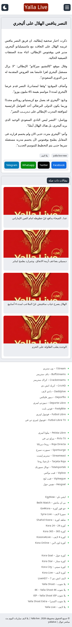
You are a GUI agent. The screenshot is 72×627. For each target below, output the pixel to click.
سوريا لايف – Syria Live (53, 514)
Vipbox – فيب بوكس (55, 472)
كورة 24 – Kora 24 (56, 525)
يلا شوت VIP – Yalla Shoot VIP (49, 595)
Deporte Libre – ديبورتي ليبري (49, 402)
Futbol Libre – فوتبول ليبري (51, 414)
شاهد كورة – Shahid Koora (51, 519)
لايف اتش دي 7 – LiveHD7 (52, 578)
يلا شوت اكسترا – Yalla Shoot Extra (47, 601)
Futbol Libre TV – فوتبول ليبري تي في (45, 420)
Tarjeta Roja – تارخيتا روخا (52, 461)
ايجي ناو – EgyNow (55, 497)
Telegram (11, 165)
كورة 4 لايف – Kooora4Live (51, 537)
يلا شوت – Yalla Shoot (54, 584)
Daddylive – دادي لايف (53, 391)
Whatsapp (28, 165)
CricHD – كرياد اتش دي (53, 385)
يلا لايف (44, 155)
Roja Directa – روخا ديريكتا (51, 444)
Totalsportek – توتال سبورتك (50, 467)
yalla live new (60, 155)
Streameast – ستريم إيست (51, 455)
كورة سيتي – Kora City (53, 566)
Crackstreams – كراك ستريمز (49, 379)
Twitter (43, 165)
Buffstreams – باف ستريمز (51, 374)
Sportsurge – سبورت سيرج (51, 449)
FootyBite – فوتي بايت (54, 408)
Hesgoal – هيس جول (54, 484)
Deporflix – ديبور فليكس (53, 397)
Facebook (59, 165)
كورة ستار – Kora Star (54, 561)
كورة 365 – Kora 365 (54, 531)
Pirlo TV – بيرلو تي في (54, 438)
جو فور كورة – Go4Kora (53, 508)
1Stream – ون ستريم (54, 368)
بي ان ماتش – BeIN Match (51, 502)
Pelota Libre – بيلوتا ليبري (52, 432)
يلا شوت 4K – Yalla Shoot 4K (50, 589)
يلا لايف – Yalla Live (55, 607)
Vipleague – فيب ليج (54, 478)
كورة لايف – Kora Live (54, 572)
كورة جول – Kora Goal (54, 555)
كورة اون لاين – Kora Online (50, 542)
